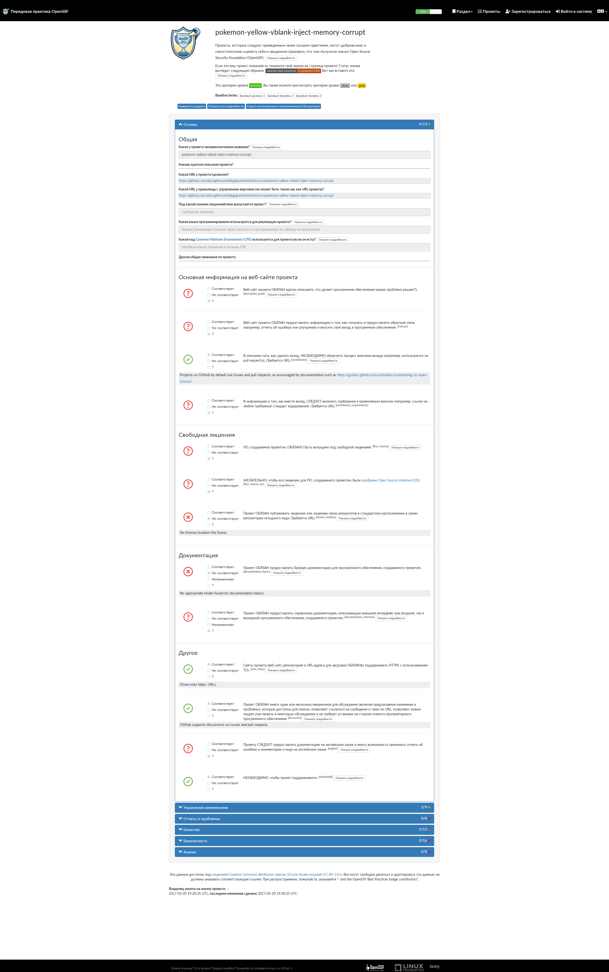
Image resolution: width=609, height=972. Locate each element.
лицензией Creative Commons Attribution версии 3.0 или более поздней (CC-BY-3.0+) (277, 874)
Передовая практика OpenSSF (40, 12)
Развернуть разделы (191, 106)
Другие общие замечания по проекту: (207, 257)
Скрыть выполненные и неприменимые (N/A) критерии (283, 106)
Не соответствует (215, 295)
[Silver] (345, 85)
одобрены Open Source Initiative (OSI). (391, 480)
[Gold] (362, 85)
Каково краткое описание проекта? (206, 164)
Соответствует (215, 289)
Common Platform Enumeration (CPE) (223, 239)
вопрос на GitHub (278, 968)
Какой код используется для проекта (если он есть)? (247, 239)
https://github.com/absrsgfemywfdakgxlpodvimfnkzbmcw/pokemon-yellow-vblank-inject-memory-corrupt (256, 181)
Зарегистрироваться (530, 12)
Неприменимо (215, 579)
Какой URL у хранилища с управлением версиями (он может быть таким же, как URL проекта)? (251, 189)
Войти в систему (576, 12)
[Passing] (255, 85)
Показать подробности (281, 58)
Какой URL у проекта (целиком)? (204, 174)
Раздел (463, 12)
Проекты (491, 12)
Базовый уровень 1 (252, 95)
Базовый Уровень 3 (308, 95)
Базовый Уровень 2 (280, 95)
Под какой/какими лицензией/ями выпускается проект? (222, 204)
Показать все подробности (226, 106)
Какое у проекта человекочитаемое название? (214, 147)
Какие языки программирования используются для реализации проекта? (235, 222)
